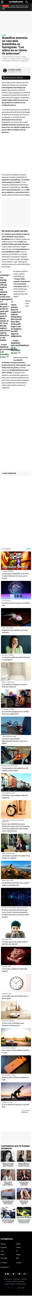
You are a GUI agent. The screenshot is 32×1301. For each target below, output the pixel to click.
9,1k (21, 1279)
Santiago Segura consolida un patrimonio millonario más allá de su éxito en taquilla (24, 1189)
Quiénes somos (8, 1284)
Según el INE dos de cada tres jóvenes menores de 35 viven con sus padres (24, 1170)
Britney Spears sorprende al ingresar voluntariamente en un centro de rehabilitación (24, 1208)
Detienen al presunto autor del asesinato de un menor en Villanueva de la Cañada (24, 1227)
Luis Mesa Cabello (15, 69)
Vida (17, 1263)
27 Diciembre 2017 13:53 (14, 71)
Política (18, 1249)
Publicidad (24, 1284)
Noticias (3, 1249)
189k (10, 1279)
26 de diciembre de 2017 (16, 350)
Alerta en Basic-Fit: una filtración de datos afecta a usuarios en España (8, 1208)
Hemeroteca (5, 1272)
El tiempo (4, 1268)
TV (17, 1256)
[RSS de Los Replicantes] (5, 1279)
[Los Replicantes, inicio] (16, 2)
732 (26, 1279)
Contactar (8, 1286)
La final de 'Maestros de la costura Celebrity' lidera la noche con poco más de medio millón (15, 7)
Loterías (18, 1268)
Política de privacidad (19, 1286)
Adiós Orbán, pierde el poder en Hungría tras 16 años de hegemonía (8, 1227)
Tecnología (4, 1263)
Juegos (18, 1260)
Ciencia (18, 1253)
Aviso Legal (17, 1284)
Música (3, 1260)
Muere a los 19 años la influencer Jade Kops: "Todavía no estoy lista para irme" (8, 1170)
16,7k (16, 1279)
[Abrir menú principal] (2, 2)
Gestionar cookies (21, 1289)
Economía (4, 1253)
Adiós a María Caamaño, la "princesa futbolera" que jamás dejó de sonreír (8, 1189)
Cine (2, 1256)
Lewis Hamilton (14, 93)
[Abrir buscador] (26, 2)
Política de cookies (10, 1289)
